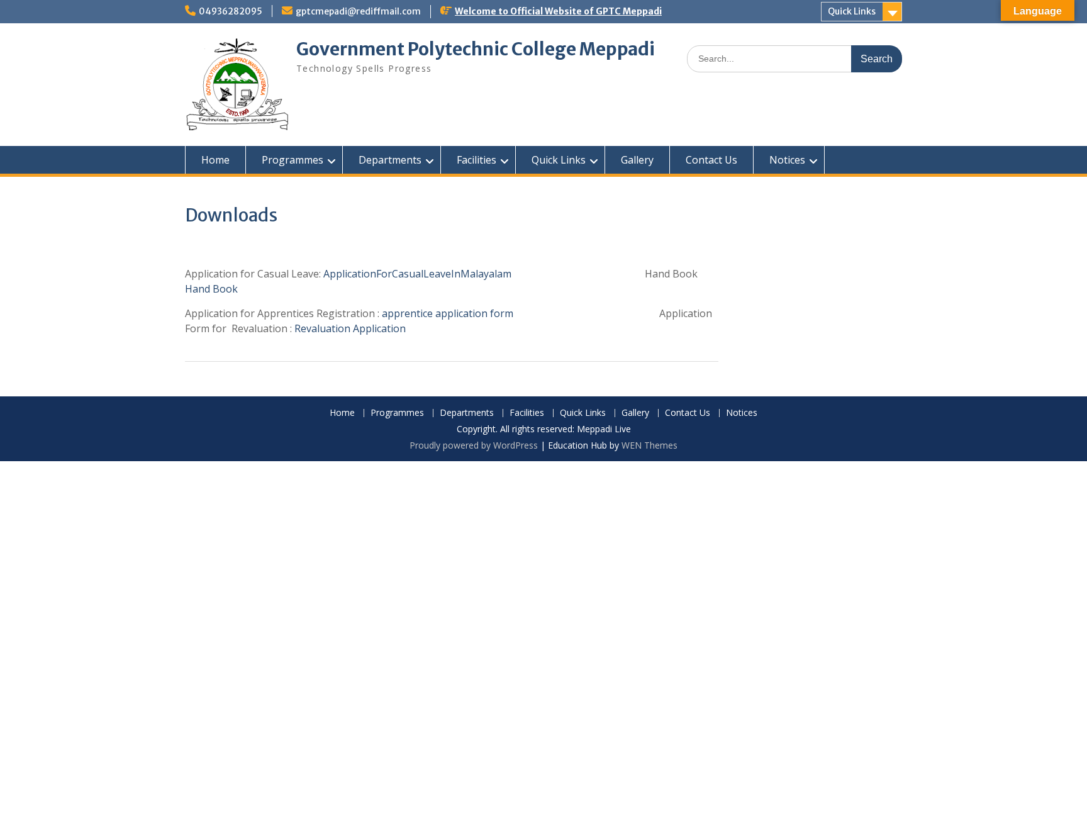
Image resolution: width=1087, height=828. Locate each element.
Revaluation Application (350, 328)
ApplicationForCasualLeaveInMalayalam (433, 274)
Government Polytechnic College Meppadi (475, 49)
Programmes (292, 160)
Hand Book (211, 289)
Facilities (476, 160)
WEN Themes (649, 445)
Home (215, 160)
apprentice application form (447, 313)
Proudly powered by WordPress (474, 445)
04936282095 (230, 11)
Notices (787, 160)
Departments (390, 160)
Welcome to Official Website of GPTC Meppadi (558, 11)
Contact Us (711, 160)
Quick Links (852, 11)
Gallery (637, 160)
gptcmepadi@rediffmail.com (358, 11)
